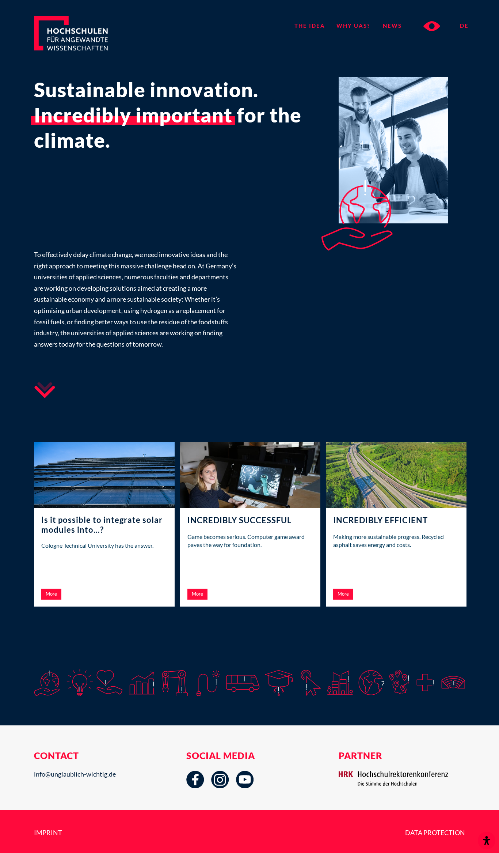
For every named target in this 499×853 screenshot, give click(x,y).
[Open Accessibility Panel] (486, 840)
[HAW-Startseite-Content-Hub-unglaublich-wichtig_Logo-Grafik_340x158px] (84, 40)
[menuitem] (312, 26)
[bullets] (45, 390)
